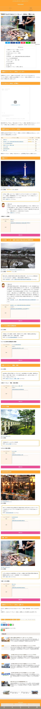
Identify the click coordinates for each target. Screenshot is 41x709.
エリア (3, 619)
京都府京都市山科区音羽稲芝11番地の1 (18, 587)
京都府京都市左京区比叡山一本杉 (17, 454)
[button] (38, 436)
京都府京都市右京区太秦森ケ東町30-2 (18, 520)
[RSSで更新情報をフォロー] (4, 630)
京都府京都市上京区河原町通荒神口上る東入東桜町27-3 (19, 308)
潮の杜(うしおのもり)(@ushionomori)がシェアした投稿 (15, 118)
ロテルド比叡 (9, 61)
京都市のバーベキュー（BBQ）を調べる (15, 66)
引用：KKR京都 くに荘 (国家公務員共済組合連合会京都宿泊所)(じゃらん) (13, 269)
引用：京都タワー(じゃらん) (5, 187)
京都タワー (9, 54)
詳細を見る (20, 320)
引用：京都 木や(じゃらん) (5, 567)
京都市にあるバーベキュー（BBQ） (14, 53)
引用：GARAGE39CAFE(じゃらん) (6, 501)
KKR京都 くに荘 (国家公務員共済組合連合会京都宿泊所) (18, 56)
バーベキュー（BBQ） (9, 619)
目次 (19, 47)
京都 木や (5, 150)
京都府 (18, 619)
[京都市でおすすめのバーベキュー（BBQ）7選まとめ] (18, 43)
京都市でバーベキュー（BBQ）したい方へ (15, 49)
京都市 (15, 619)
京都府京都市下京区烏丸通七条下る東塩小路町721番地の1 (20, 222)
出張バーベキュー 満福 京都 (13, 59)
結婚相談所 (20, 705)
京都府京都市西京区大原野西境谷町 (18, 389)
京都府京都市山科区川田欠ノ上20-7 (18, 348)
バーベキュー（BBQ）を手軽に (13, 51)
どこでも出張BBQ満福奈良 (12, 58)
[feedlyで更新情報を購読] (2, 630)
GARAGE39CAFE (10, 63)
